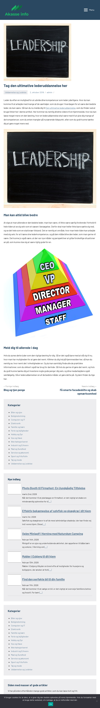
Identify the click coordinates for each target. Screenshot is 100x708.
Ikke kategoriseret (19, 441)
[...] (49, 501)
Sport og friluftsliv (19, 456)
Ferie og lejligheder (20, 430)
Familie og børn (18, 427)
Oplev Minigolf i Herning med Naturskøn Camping (52, 533)
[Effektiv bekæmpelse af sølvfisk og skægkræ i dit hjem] (14, 512)
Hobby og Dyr (17, 434)
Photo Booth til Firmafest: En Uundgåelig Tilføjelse (53, 488)
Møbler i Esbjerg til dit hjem (39, 556)
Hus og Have (16, 438)
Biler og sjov (16, 412)
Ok (50, 704)
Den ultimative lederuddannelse (61, 108)
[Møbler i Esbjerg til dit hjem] (14, 558)
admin (49, 92)
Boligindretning (18, 416)
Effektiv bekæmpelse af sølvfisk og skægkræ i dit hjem (56, 511)
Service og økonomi (20, 452)
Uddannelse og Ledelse (15, 92)
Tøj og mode (16, 460)
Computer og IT (18, 419)
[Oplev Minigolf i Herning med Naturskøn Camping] (14, 535)
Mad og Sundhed (18, 449)
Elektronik (15, 423)
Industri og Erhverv (20, 445)
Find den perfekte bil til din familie (43, 579)
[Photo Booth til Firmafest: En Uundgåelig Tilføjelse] (14, 489)
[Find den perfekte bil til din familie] (14, 580)
